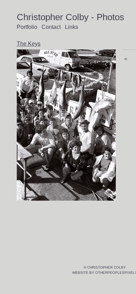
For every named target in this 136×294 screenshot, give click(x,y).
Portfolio (27, 27)
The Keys (28, 44)
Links (71, 27)
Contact (51, 27)
